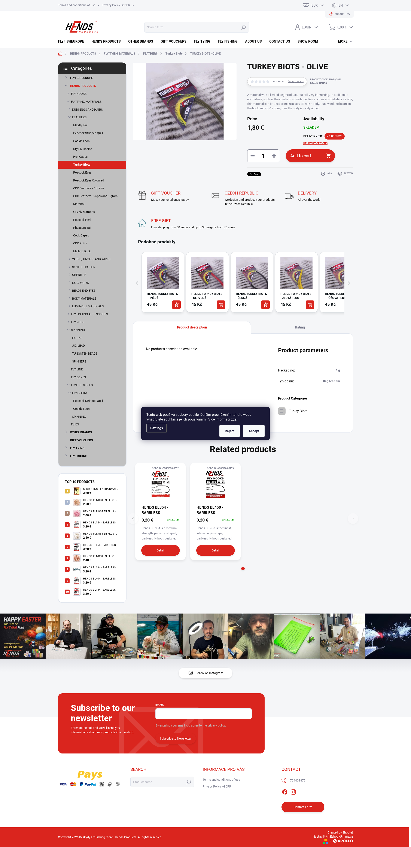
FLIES (75, 424)
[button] (137, 283)
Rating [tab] (300, 327)
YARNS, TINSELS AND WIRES (91, 259)
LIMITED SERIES (82, 385)
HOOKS (77, 338)
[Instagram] (293, 791)
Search (243, 27)
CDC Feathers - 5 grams (88, 188)
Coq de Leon (81, 141)
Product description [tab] (192, 327)
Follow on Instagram (209, 673)
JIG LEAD (78, 345)
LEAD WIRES (80, 282)
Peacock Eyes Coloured (88, 180)
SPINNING (78, 330)
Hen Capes (80, 156)
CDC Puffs (80, 243)
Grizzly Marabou (84, 212)
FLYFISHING (80, 393)
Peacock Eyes (82, 172)
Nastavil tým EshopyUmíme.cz (333, 836)
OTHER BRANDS (81, 432)
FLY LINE (77, 369)
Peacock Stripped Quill (88, 133)
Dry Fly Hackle (82, 149)
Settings (156, 428)
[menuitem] (72, 41)
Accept (254, 431)
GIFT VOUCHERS (81, 440)
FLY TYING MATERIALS (86, 101)
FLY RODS (77, 322)
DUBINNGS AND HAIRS (87, 109)
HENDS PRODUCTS (83, 86)
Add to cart (300, 155)
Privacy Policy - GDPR (116, 5)
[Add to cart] (176, 304)
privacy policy (216, 725)
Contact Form (303, 807)
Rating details (296, 81)
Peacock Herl (82, 219)
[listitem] (162, 282)
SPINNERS (79, 361)
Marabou (79, 204)
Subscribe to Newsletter (175, 738)
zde (233, 419)
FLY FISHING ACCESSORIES (89, 314)
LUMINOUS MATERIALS (88, 306)
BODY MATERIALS (84, 298)
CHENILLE (79, 274)
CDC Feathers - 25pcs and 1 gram (95, 196)
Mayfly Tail (80, 125)
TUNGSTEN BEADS (84, 353)
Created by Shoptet (340, 832)
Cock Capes (81, 235)
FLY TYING (77, 448)
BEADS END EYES (83, 290)
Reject (229, 431)
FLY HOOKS (78, 93)
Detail (160, 550)
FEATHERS (79, 117)
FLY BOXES (78, 377)
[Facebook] (284, 791)
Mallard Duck (82, 251)
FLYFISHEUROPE (81, 78)
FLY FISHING (78, 456)
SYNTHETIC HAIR (83, 267)
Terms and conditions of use (76, 5)
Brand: (318, 83)
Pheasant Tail (82, 227)
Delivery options (315, 143)
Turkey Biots (81, 164)
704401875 (297, 780)
